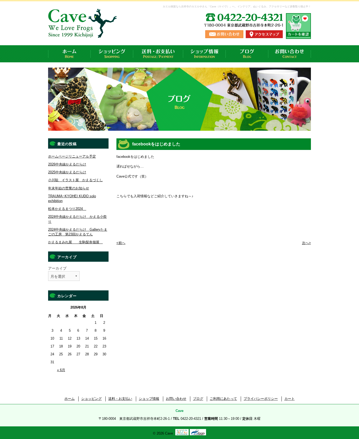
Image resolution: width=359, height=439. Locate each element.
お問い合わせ (289, 53)
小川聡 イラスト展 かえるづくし (75, 180)
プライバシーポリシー (261, 399)
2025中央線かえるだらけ (67, 172)
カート (289, 399)
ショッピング (112, 53)
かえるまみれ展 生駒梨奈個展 (75, 242)
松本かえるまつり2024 (67, 209)
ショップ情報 (204, 53)
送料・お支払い (158, 53)
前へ (120, 243)
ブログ (247, 53)
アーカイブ (57, 268)
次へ (306, 243)
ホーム (69, 53)
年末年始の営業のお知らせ (68, 188)
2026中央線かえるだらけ (67, 164)
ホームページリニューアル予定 (72, 156)
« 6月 (61, 370)
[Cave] (83, 32)
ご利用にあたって (223, 399)
